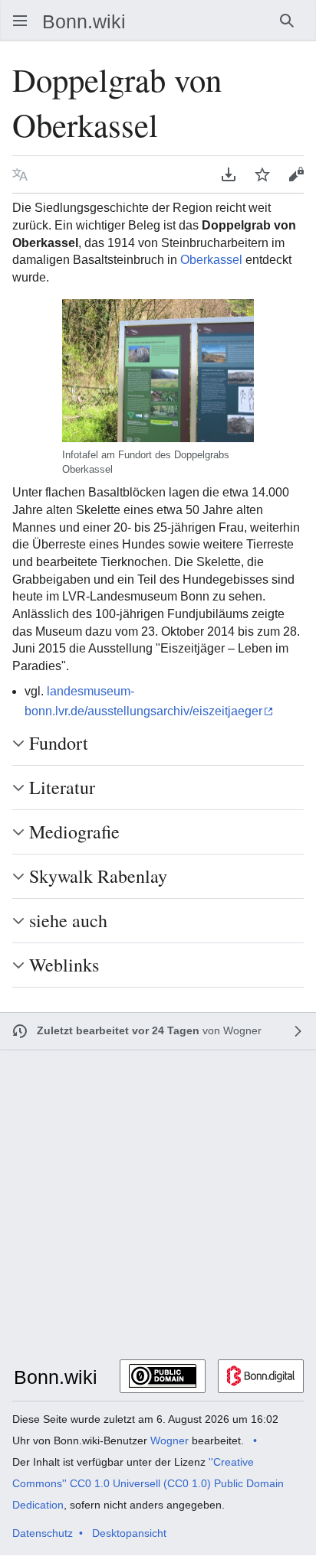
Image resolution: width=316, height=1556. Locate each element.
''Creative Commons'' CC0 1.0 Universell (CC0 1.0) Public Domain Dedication (148, 1483)
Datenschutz (42, 1533)
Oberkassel (211, 259)
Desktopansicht (129, 1533)
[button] (15, 20)
